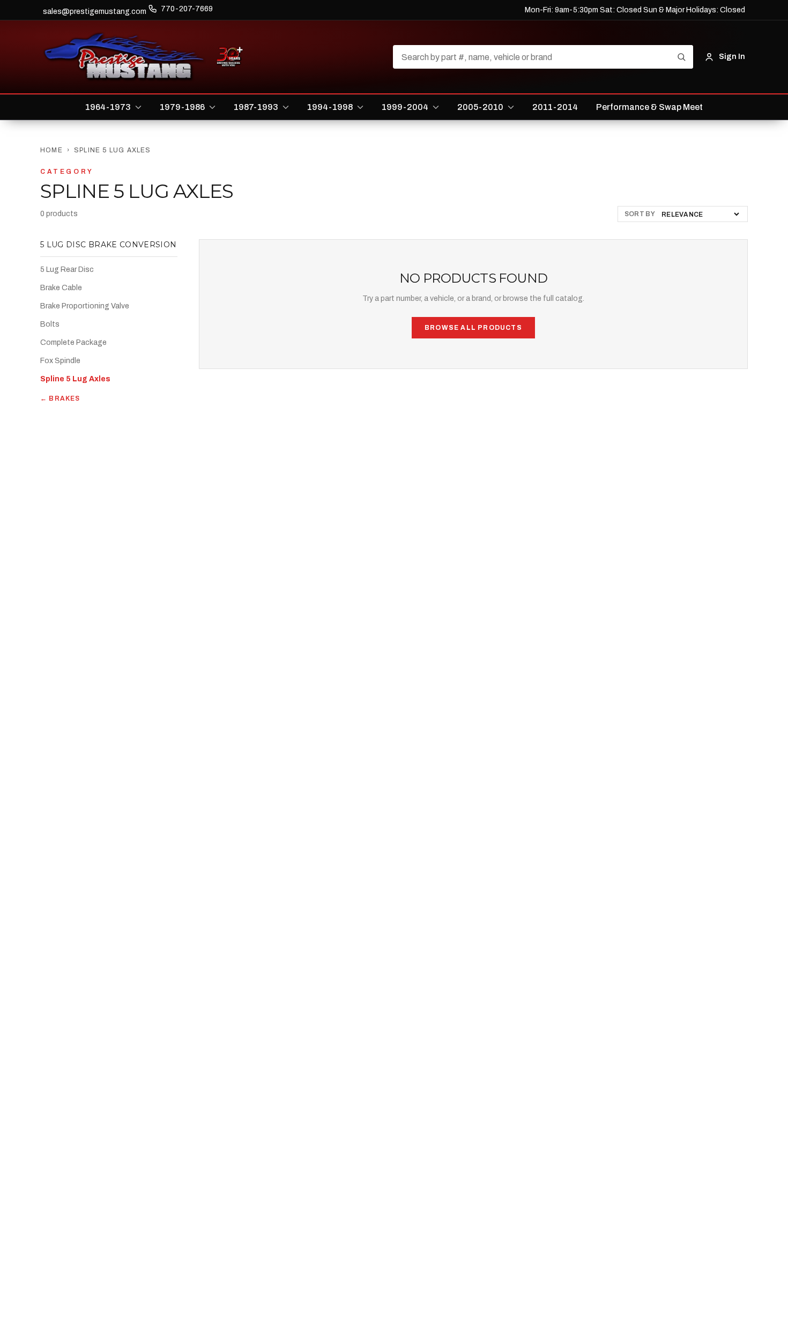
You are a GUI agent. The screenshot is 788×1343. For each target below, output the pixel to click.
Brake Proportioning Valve (84, 306)
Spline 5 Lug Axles (75, 379)
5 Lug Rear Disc (67, 269)
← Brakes (60, 398)
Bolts (50, 324)
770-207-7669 (187, 9)
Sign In (732, 57)
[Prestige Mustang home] (124, 57)
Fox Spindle (60, 361)
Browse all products (473, 327)
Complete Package (73, 342)
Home (51, 150)
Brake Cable (61, 288)
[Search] (681, 57)
